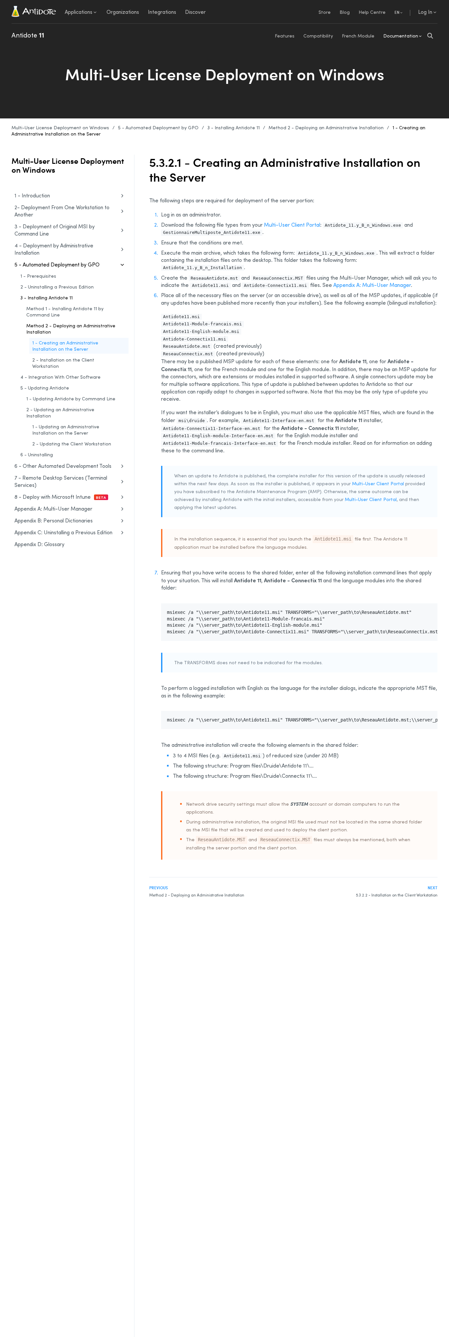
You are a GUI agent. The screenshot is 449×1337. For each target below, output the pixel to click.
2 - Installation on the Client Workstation (63, 363)
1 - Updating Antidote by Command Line (70, 398)
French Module (358, 36)
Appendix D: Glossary (39, 544)
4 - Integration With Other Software (60, 377)
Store (325, 12)
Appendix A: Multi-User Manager (53, 508)
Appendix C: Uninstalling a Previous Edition (63, 532)
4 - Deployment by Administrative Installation (53, 249)
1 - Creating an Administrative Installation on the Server (65, 346)
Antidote (28, 34)
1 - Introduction (32, 195)
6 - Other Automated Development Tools (62, 465)
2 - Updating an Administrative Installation (60, 412)
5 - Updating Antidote (44, 388)
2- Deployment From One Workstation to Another (61, 211)
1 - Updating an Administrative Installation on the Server (65, 429)
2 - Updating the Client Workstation (71, 444)
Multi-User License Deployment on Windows (60, 127)
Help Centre (372, 12)
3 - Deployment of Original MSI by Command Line (54, 230)
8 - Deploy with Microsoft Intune (60, 496)
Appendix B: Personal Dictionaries (53, 520)
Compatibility (318, 36)
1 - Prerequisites (38, 276)
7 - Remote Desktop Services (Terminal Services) (60, 481)
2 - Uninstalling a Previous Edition (57, 287)
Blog (345, 12)
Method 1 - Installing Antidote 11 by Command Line (65, 311)
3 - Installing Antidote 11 (233, 127)
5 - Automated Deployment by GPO (158, 127)
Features (285, 36)
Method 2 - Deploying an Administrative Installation (326, 127)
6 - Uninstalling (36, 454)
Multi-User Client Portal (292, 224)
